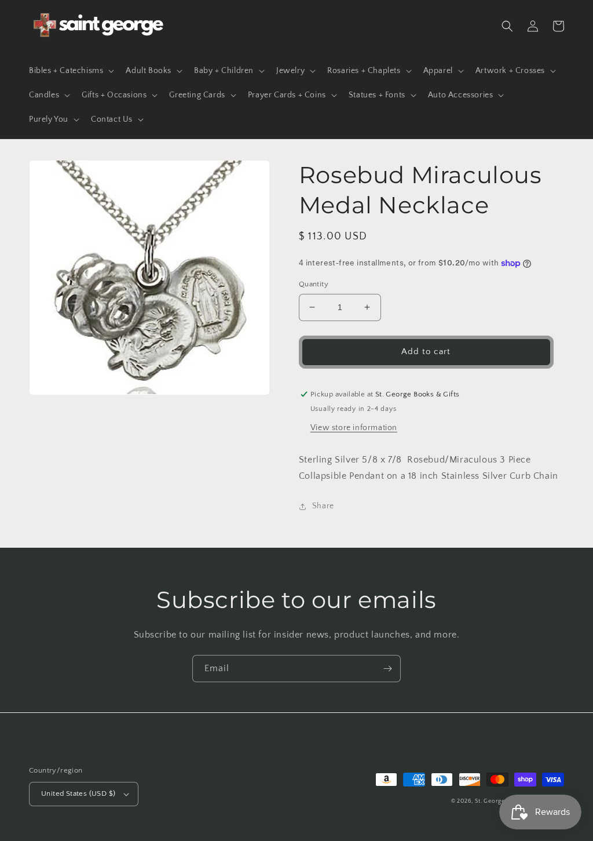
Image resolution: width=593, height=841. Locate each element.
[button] (70, 71)
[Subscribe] (387, 668)
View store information (353, 427)
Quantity (313, 284)
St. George (491, 801)
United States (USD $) (78, 793)
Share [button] (323, 506)
